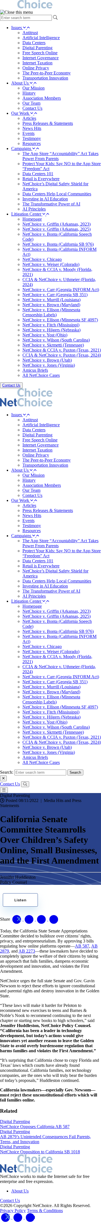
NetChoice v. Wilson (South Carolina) (56, 340)
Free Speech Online (40, 52)
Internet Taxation (37, 62)
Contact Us (32, 108)
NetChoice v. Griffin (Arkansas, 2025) (56, 229)
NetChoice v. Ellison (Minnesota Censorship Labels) (51, 312)
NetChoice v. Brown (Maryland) (51, 304)
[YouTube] (30, 1217)
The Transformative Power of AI (51, 204)
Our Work (20, 113)
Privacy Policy (13, 1210)
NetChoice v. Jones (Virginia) (48, 365)
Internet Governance (40, 57)
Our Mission (33, 88)
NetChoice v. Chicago (42, 259)
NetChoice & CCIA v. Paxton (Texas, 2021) (61, 350)
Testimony (31, 138)
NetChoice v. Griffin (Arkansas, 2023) (56, 224)
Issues (17, 27)
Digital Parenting (37, 47)
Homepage (32, 219)
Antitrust (30, 32)
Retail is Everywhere (40, 178)
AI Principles (34, 209)
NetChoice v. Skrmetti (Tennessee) (53, 345)
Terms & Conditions (45, 1210)
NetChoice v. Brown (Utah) (47, 360)
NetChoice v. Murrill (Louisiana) (51, 299)
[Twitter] (6, 1217)
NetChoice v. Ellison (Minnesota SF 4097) (60, 319)
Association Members (41, 98)
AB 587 (82, 946)
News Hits (31, 128)
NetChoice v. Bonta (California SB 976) (58, 244)
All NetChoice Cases (41, 375)
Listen (20, 900)
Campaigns (21, 148)
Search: (6, 772)
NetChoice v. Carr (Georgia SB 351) (55, 294)
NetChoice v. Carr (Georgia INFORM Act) (60, 289)
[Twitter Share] (17, 919)
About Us (20, 83)
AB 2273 (27, 951)
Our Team (31, 103)
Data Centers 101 (37, 173)
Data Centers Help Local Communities (56, 193)
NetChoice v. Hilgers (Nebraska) (51, 330)
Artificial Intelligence (41, 37)
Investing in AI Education (45, 199)
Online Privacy (35, 68)
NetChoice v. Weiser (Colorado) (50, 264)
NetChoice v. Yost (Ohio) (44, 335)
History (29, 93)
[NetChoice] (50, 5)
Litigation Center (26, 214)
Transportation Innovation (45, 78)
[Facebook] (18, 1217)
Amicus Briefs (35, 370)
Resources (31, 143)
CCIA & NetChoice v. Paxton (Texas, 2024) (61, 355)
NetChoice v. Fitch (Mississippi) (50, 324)
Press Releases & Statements (47, 123)
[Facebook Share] (30, 919)
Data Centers (33, 42)
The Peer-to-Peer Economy (46, 73)
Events (28, 133)
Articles (29, 118)
